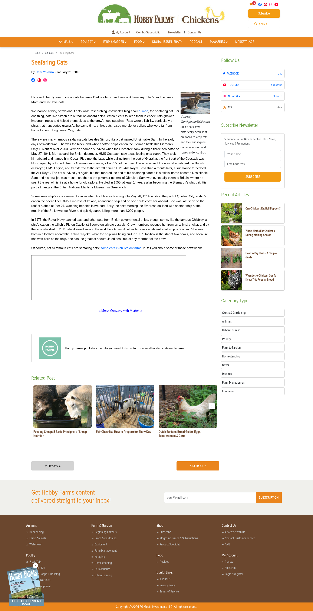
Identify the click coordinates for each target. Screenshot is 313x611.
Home (37, 53)
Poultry (87, 42)
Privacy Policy (167, 585)
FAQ (227, 544)
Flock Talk (35, 562)
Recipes (164, 562)
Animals (65, 42)
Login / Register (234, 574)
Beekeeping (36, 532)
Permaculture (102, 569)
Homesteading (103, 563)
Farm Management (106, 550)
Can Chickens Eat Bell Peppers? (263, 208)
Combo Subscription (149, 32)
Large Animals (37, 538)
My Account (122, 32)
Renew (229, 562)
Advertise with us (235, 532)
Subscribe (264, 13)
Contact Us (194, 32)
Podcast (196, 42)
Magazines (217, 42)
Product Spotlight (170, 544)
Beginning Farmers (106, 532)
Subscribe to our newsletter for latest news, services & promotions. (250, 141)
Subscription (269, 497)
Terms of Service (169, 591)
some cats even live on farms (121, 248)
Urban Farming (103, 575)
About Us (165, 579)
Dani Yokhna (45, 72)
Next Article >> (198, 466)
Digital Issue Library (167, 42)
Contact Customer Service (240, 538)
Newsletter (174, 32)
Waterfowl (35, 544)
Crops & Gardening (105, 538)
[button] (211, 406)
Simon (143, 111)
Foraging (100, 557)
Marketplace (244, 42)
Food (138, 42)
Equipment (101, 544)
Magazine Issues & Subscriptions (179, 538)
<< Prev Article (53, 466)
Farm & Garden (113, 42)
